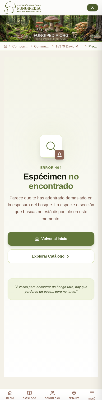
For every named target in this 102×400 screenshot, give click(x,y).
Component (20, 46)
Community (42, 46)
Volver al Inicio (54, 239)
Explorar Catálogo (48, 256)
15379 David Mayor (69, 46)
